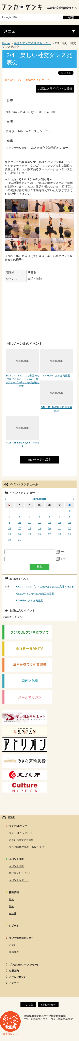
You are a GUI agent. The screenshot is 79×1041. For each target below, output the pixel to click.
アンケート (15, 982)
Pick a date (58, 552)
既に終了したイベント (21, 873)
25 (29, 534)
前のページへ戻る (39, 459)
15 (69, 522)
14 (59, 522)
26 (39, 534)
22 (69, 528)
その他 (12, 913)
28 (59, 534)
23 (9, 534)
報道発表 (14, 952)
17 (19, 528)
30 (9, 540)
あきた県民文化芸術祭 (21, 840)
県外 (11, 906)
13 (49, 522)
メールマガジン (17, 976)
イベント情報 (16, 866)
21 (59, 528)
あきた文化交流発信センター (32, 43)
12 (39, 522)
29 (69, 534)
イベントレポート (19, 880)
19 (39, 528)
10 (19, 522)
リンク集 (28, 1004)
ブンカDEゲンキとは (20, 833)
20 (49, 528)
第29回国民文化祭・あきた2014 (26, 847)
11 (29, 522)
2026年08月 (39, 499)
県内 (11, 899)
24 (19, 534)
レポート (14, 925)
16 (9, 528)
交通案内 (14, 970)
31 (19, 540)
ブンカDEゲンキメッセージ (24, 964)
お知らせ (14, 945)
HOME (11, 817)
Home (6, 43)
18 (29, 528)
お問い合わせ (48, 1004)
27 (49, 534)
